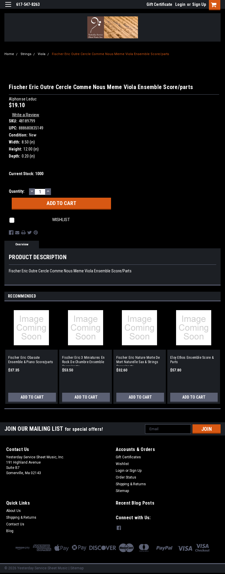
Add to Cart (32, 397)
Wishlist (122, 464)
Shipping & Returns (131, 484)
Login (180, 4)
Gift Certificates (128, 457)
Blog (9, 531)
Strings (26, 54)
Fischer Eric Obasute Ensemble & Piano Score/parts (30, 360)
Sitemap (122, 491)
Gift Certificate (159, 4)
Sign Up (199, 4)
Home (9, 54)
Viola (41, 54)
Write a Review (25, 114)
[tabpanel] (31, 352)
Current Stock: (26, 173)
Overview (21, 244)
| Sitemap (76, 568)
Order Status (126, 477)
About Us (13, 511)
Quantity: (17, 191)
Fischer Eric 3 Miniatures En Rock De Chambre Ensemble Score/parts (83, 361)
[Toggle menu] (8, 8)
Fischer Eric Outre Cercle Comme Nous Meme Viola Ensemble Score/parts (110, 54)
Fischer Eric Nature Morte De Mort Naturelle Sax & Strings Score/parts (138, 361)
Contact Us (15, 524)
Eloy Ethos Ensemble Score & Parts (192, 360)
